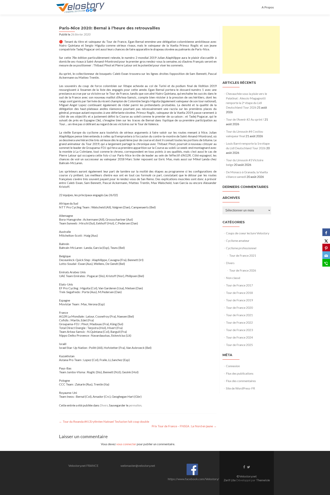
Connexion (233, 366)
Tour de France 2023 (239, 330)
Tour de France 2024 (239, 337)
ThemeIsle (263, 480)
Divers (104, 405)
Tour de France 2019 (239, 300)
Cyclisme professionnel (241, 248)
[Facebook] (326, 232)
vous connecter (126, 444)
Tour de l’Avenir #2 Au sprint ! (245, 119)
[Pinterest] (326, 247)
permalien (135, 405)
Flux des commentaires (241, 381)
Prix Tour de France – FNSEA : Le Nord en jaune (184, 426)
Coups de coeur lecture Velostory (247, 233)
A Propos (268, 7)
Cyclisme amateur (237, 240)
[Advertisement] (251, 50)
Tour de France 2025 (239, 345)
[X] (326, 240)
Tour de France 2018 (239, 292)
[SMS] (326, 263)
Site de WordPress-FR (240, 388)
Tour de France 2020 (239, 307)
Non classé (233, 278)
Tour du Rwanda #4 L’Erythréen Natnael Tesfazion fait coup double (104, 421)
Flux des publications (239, 373)
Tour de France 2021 (242, 255)
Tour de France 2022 (239, 322)
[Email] (326, 255)
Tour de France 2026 (242, 270)
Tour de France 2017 (239, 285)
